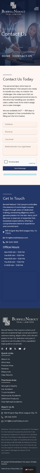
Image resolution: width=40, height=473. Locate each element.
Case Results (7, 375)
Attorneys (5, 362)
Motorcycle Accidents (11, 396)
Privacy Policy (15, 468)
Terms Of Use (5, 468)
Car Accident (7, 389)
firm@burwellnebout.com (17, 237)
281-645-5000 (12, 242)
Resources (6, 372)
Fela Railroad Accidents (11, 402)
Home (6, 56)
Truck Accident (8, 392)
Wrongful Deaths (9, 386)
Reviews (5, 369)
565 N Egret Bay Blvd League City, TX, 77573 (21, 232)
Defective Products (10, 399)
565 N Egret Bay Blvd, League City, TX (20, 413)
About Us (5, 359)
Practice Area (7, 366)
